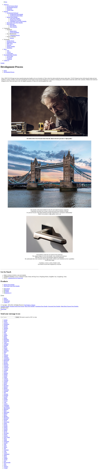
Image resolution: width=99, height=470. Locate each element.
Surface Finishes (11, 46)
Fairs (8, 50)
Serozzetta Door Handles (54, 306)
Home (5, 70)
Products (6, 11)
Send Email (3, 309)
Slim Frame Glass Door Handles (15, 22)
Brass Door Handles (30, 306)
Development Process (12, 7)
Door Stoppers (13, 27)
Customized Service (15, 35)
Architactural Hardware (12, 13)
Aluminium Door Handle (41, 306)
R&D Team (10, 43)
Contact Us (6, 60)
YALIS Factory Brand (12, 6)
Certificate (9, 59)
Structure (9, 45)
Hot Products (27, 305)
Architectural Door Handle (16, 14)
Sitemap (33, 305)
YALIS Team (10, 10)
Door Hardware (11, 24)
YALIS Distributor (14, 32)
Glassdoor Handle (5, 306)
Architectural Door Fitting (16, 15)
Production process (11, 42)
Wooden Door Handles (15, 20)
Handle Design (10, 41)
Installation (9, 48)
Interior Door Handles (12, 17)
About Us (6, 4)
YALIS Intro (10, 56)
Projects (12, 38)
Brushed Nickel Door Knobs (17, 306)
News (5, 49)
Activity (9, 52)
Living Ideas (10, 53)
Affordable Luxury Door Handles (18, 21)
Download (9, 57)
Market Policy (13, 31)
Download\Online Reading (10, 54)
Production (9, 8)
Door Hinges (13, 25)
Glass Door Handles (15, 18)
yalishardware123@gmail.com (15, 278)
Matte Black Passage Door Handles (69, 306)
